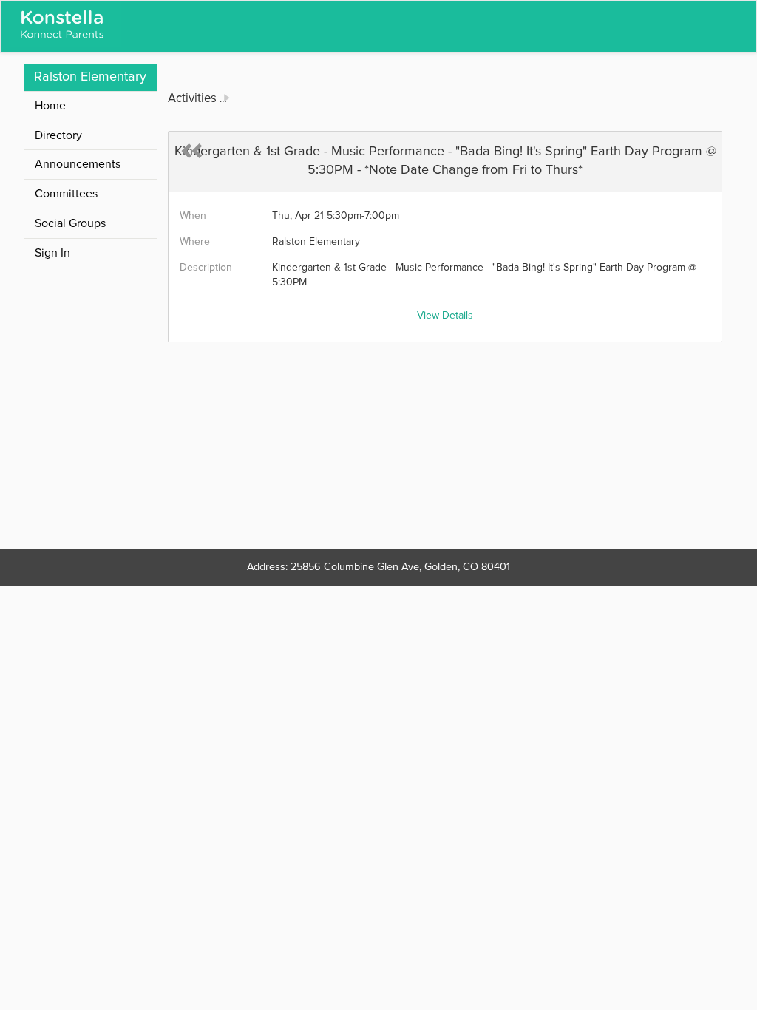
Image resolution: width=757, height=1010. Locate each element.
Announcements (77, 164)
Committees (66, 194)
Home (50, 106)
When (193, 216)
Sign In (52, 253)
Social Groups (70, 223)
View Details (445, 316)
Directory (58, 135)
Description (206, 267)
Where (195, 242)
